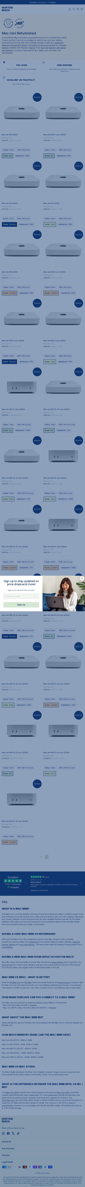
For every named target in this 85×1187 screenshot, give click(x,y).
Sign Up (21, 605)
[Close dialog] (82, 578)
